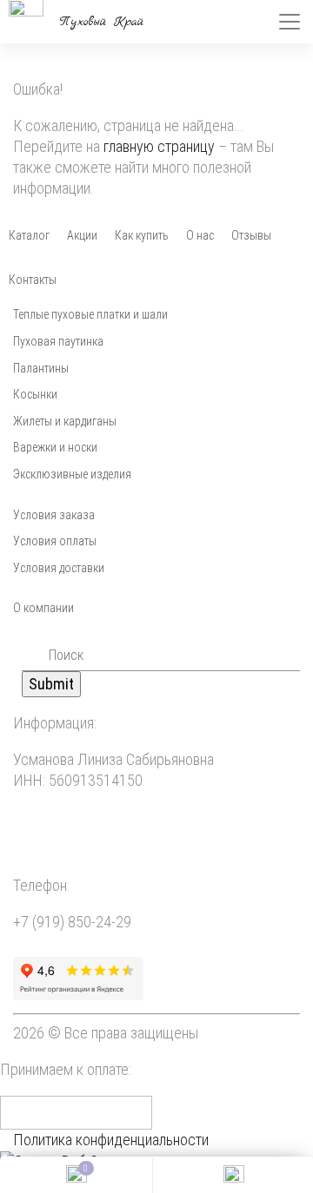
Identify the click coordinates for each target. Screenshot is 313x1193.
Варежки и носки (55, 447)
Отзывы (251, 235)
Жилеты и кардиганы (65, 421)
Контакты (33, 280)
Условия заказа (54, 515)
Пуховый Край (102, 21)
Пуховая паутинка (58, 341)
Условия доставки (58, 568)
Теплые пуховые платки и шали (90, 314)
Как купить (142, 235)
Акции (82, 235)
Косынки (35, 394)
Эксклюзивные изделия (72, 474)
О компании (43, 608)
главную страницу (159, 146)
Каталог (29, 235)
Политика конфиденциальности (111, 1139)
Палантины (41, 368)
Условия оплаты (55, 541)
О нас (200, 235)
